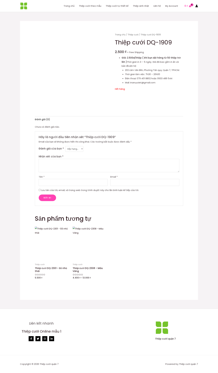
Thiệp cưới (133, 34)
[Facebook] (31, 338)
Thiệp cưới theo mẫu (90, 5)
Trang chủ (69, 5)
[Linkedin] (51, 338)
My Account (171, 5)
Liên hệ (157, 5)
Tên (41, 176)
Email (114, 176)
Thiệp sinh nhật (141, 5)
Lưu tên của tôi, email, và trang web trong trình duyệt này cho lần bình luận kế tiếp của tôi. (90, 190)
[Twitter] (37, 338)
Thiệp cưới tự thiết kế (117, 5)
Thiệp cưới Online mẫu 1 (41, 331)
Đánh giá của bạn (51, 148)
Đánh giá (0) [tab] (42, 119)
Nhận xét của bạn (51, 156)
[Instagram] (44, 338)
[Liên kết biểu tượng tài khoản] (196, 6)
